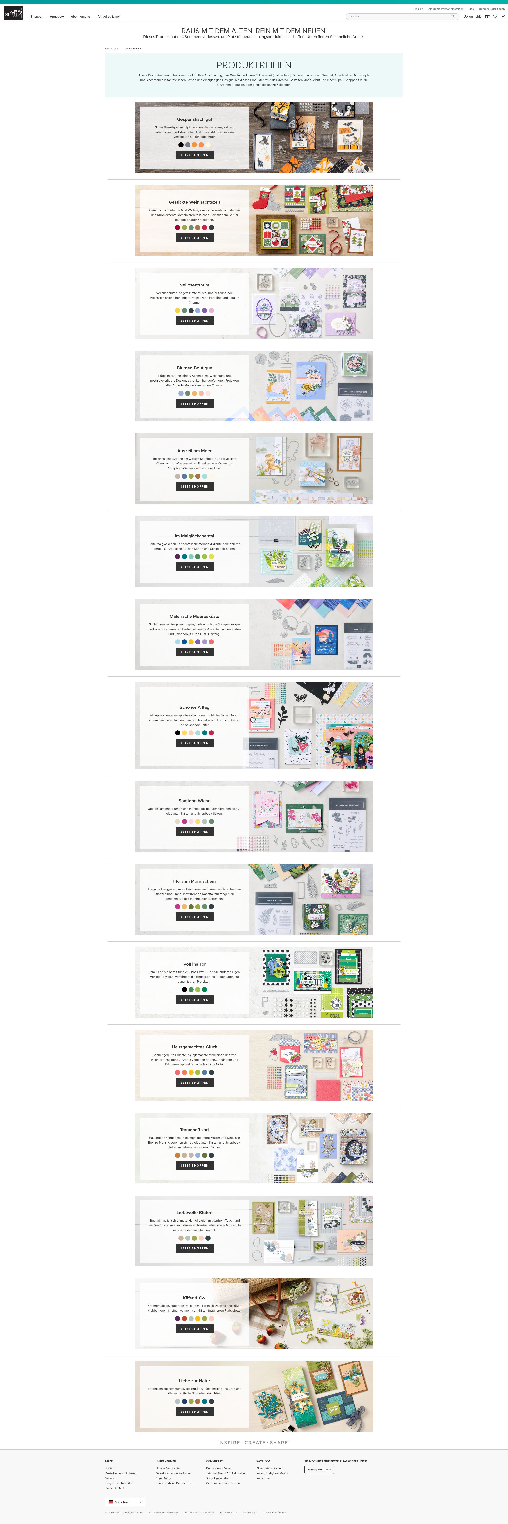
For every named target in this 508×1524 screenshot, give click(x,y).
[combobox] (403, 16)
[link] (495, 16)
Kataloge (263, 1461)
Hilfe (109, 1461)
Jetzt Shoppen (195, 155)
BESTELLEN (111, 48)
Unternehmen (166, 1461)
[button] (487, 16)
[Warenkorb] (503, 16)
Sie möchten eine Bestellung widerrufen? (335, 1461)
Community (214, 1461)
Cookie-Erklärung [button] (274, 1512)
